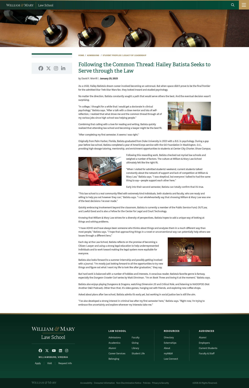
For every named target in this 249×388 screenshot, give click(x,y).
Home (81, 55)
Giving (135, 342)
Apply (38, 363)
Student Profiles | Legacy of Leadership (124, 55)
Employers (204, 342)
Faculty (135, 337)
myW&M (168, 353)
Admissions (93, 55)
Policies (146, 383)
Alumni (112, 348)
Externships (170, 342)
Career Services (117, 353)
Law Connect (171, 358)
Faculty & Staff (206, 353)
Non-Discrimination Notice (128, 383)
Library (135, 348)
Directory (169, 337)
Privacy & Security (160, 383)
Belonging (114, 358)
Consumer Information (104, 383)
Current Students (208, 348)
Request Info (65, 363)
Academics (114, 342)
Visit (49, 363)
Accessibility (86, 383)
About (167, 348)
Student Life (138, 353)
